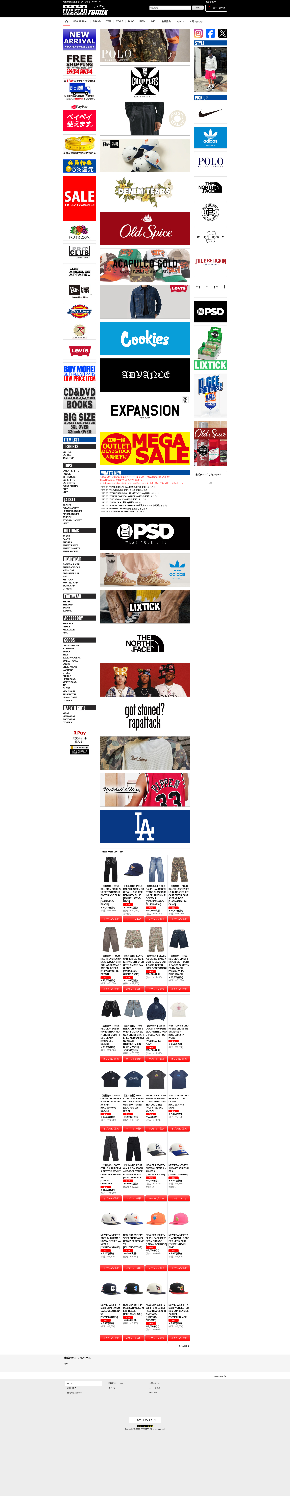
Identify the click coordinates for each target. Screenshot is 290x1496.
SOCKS (66, 664)
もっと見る (184, 1345)
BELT (65, 654)
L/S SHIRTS (69, 483)
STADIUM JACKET (72, 520)
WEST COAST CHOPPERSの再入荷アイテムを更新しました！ (140, 505)
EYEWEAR (68, 648)
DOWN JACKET (71, 508)
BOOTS (66, 607)
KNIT (65, 492)
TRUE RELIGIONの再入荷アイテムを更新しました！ (135, 493)
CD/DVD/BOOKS (71, 645)
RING (65, 632)
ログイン (112, 1388)
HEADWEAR (69, 716)
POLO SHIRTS (70, 486)
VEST (66, 523)
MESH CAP (68, 570)
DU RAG (67, 676)
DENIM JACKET (71, 514)
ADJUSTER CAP (71, 573)
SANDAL (67, 610)
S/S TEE (67, 452)
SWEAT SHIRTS (71, 471)
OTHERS (67, 588)
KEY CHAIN (69, 691)
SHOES (66, 601)
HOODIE (67, 474)
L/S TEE (67, 455)
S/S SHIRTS (69, 480)
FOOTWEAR (69, 719)
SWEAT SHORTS (71, 548)
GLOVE (66, 688)
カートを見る (154, 1388)
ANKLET (67, 626)
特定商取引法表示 (74, 1393)
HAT (65, 576)
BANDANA (68, 670)
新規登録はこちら (115, 1383)
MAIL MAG (153, 1393)
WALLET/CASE (70, 661)
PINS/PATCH (69, 694)
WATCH (66, 651)
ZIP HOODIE (69, 477)
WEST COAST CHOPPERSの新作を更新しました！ (135, 496)
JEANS (66, 536)
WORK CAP (69, 585)
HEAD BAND (69, 679)
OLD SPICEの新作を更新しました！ (127, 511)
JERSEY (67, 517)
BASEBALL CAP (71, 564)
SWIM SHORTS (71, 551)
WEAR (66, 713)
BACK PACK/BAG (72, 657)
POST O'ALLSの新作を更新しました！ (129, 499)
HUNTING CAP (70, 582)
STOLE (66, 673)
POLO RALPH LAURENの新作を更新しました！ (133, 487)
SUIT (65, 489)
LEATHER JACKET (72, 511)
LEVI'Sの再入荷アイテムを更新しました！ (130, 490)
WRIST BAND (70, 682)
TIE (64, 685)
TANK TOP (68, 458)
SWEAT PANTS (70, 545)
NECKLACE (69, 629)
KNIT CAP (68, 579)
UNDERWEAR (70, 667)
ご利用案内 (71, 1388)
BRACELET (69, 623)
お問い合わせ (154, 1383)
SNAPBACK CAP (71, 567)
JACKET (67, 505)
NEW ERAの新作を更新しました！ (127, 502)
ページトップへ (220, 1376)
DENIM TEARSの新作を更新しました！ (129, 508)
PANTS (66, 539)
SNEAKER (68, 604)
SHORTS (67, 542)
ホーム (70, 1383)
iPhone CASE (70, 697)
